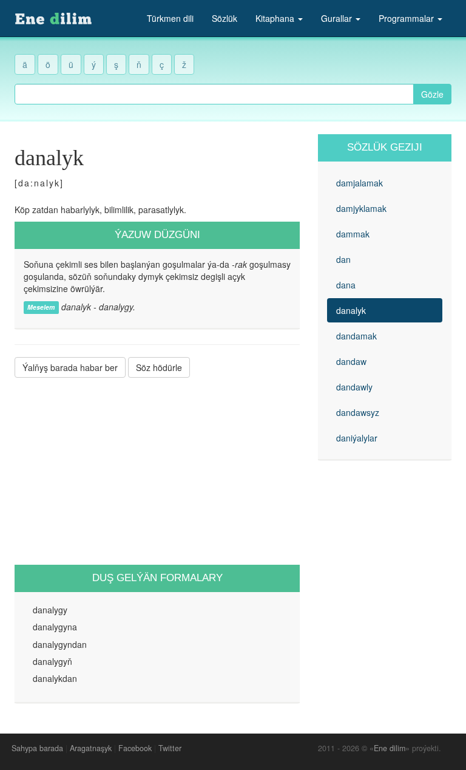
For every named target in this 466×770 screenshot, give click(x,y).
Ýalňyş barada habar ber (70, 367)
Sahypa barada (37, 748)
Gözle (432, 94)
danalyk (351, 310)
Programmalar (407, 18)
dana (346, 285)
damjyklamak (361, 208)
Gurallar (337, 18)
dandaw (351, 361)
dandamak (356, 336)
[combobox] (214, 94)
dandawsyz (357, 412)
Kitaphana (276, 18)
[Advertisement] (157, 471)
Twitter (169, 748)
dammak (353, 234)
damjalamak (359, 183)
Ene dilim (389, 748)
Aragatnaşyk (91, 748)
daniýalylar (356, 438)
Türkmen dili (170, 18)
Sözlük (224, 18)
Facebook (135, 748)
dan (343, 259)
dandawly (354, 387)
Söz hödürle (159, 367)
